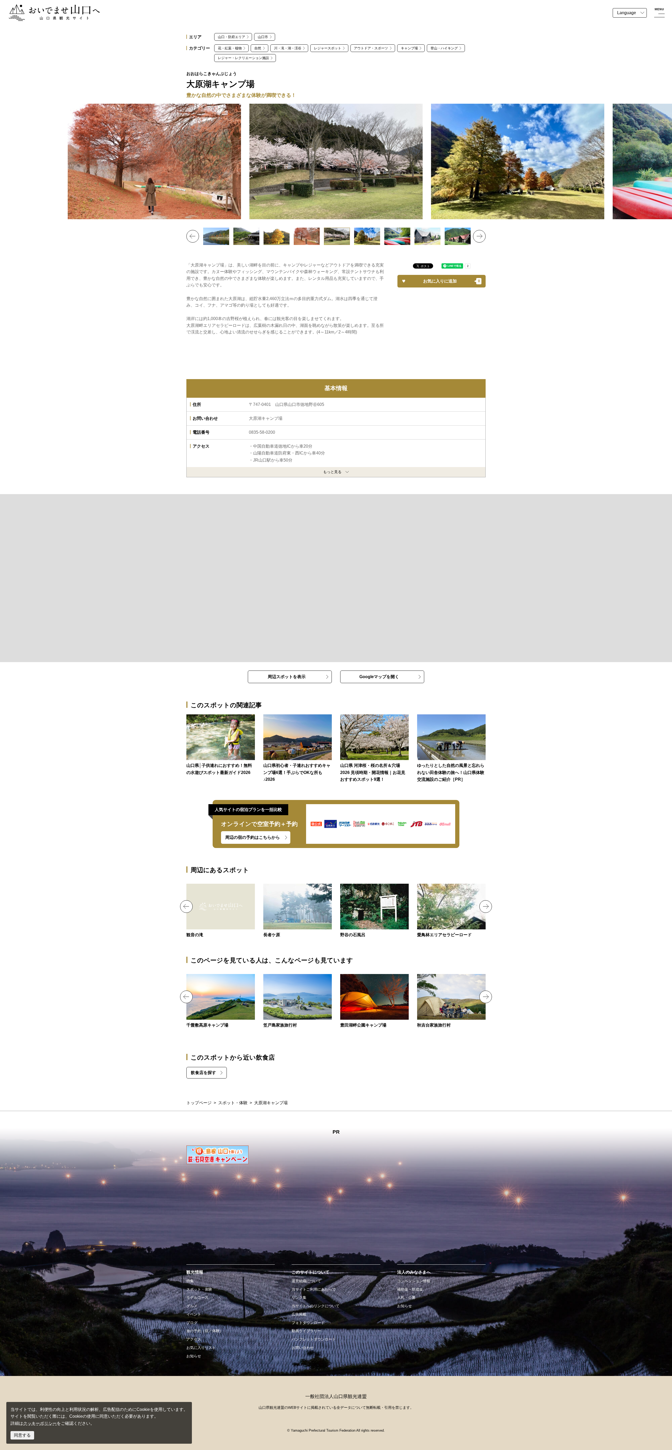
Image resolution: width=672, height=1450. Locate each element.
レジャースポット (327, 48)
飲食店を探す (203, 1072)
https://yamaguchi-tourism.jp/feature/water (220, 745)
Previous (192, 236)
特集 (190, 1281)
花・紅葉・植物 (230, 48)
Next (479, 236)
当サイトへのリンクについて (315, 1306)
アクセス (193, 1339)
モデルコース (197, 1297)
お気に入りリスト (201, 1348)
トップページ (199, 1103)
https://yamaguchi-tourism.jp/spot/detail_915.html (374, 1001)
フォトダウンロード (308, 1323)
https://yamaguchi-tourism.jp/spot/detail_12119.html (451, 911)
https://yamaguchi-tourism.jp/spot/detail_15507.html (220, 911)
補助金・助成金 (410, 1289)
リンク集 (299, 1297)
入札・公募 (406, 1297)
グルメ (191, 1306)
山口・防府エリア (231, 37)
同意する (22, 1435)
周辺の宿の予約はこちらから (252, 837)
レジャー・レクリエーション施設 (243, 58)
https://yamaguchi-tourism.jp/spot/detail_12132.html (374, 911)
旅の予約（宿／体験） (204, 1331)
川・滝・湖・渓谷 (287, 48)
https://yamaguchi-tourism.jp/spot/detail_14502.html (451, 1001)
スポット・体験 (233, 1103)
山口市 (263, 37)
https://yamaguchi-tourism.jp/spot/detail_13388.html (220, 1001)
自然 (257, 48)
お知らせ (193, 1356)
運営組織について (306, 1281)
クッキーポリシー (40, 1423)
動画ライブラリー (306, 1331)
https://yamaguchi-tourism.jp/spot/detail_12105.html (297, 911)
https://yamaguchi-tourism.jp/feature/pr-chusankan (451, 748)
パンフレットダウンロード (314, 1339)
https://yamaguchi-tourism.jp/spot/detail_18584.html (297, 1001)
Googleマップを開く (379, 676)
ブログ (191, 1323)
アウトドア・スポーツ (371, 48)
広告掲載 (299, 1314)
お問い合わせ (303, 1348)
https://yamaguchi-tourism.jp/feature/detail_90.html (374, 748)
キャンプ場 (409, 48)
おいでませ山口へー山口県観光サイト (44, 7)
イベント (193, 1314)
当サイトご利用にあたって (314, 1289)
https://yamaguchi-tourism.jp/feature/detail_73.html (297, 748)
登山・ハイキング (444, 48)
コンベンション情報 (413, 1281)
